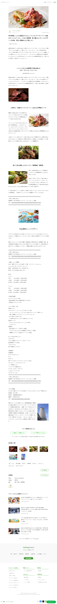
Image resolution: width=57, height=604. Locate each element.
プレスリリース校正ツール (13, 587)
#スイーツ (41, 463)
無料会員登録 (28, 558)
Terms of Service (36, 594)
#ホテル (23, 463)
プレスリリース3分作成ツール (14, 585)
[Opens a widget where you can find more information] (51, 602)
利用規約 (39, 577)
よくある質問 (39, 553)
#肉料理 (29, 463)
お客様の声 (27, 553)
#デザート (35, 463)
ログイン (50, 2)
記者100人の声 (11, 573)
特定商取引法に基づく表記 (42, 582)
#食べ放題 (18, 463)
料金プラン (16, 553)
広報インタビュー (12, 570)
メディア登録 (26, 579)
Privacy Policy (31, 594)
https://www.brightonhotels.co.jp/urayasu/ (21, 399)
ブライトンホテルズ (16, 30)
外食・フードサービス (13, 43)
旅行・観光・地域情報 (20, 482)
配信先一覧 (21, 553)
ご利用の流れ (33, 553)
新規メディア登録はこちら (19, 432)
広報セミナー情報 (12, 575)
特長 (11, 553)
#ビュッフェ (11, 463)
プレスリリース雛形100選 (13, 580)
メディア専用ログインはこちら (39, 432)
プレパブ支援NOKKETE (28, 570)
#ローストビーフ (19, 465)
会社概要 (39, 570)
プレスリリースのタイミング (14, 582)
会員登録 (54, 2)
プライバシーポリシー (41, 579)
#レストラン (11, 465)
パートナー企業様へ (27, 582)
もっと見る (36, 538)
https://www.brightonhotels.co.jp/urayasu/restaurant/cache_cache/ (26, 202)
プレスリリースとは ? (9, 601)
